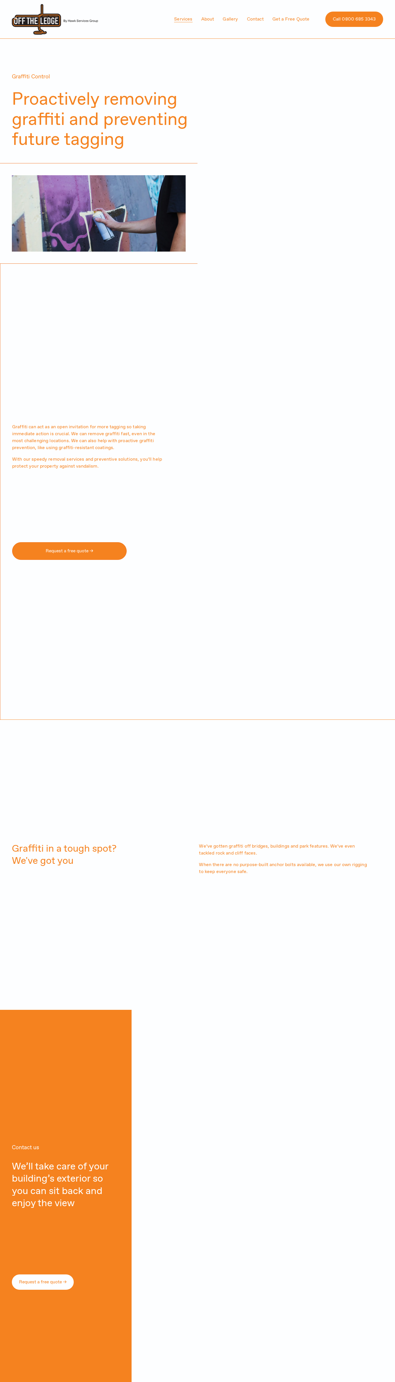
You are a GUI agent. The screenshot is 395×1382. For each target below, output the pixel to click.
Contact (255, 19)
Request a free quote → (69, 551)
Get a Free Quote (291, 19)
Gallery (230, 19)
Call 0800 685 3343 (354, 19)
